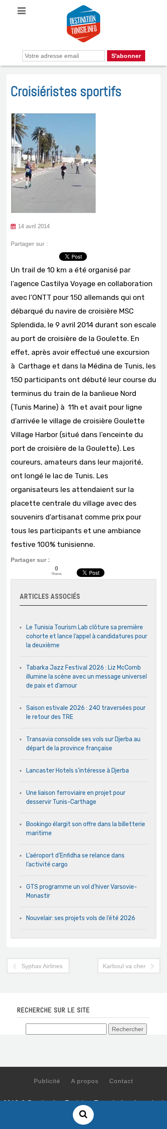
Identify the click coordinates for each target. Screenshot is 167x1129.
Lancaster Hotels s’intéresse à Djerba (77, 770)
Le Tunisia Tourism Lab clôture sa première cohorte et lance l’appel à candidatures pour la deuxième (86, 636)
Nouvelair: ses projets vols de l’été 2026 (80, 918)
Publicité (47, 1081)
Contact (121, 1081)
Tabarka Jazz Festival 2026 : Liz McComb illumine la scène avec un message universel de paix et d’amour (86, 676)
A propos (84, 1081)
